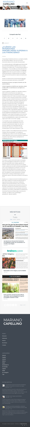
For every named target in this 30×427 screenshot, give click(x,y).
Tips (3, 374)
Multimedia (4, 338)
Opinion (4, 368)
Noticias (4, 340)
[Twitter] (25, 425)
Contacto (4, 345)
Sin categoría (5, 372)
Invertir (4, 359)
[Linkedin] (22, 425)
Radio (3, 370)
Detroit (4, 355)
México (4, 361)
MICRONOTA (5, 365)
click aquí (23, 78)
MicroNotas (4, 342)
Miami (3, 363)
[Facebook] (27, 425)
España (4, 357)
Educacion (4, 336)
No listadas (5, 366)
